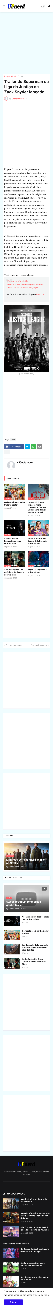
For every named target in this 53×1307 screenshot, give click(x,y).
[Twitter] (27, 446)
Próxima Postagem (39, 645)
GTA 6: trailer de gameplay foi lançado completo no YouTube (35, 1228)
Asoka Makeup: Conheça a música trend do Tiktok (33, 1264)
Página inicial (10, 76)
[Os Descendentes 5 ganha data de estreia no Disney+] (11, 1253)
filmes (20, 76)
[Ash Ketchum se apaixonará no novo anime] (11, 1281)
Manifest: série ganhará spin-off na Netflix (34, 1200)
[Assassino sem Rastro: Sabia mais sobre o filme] (12, 921)
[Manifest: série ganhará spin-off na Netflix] (11, 1203)
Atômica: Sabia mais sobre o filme (37, 571)
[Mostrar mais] (7, 452)
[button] (3, 6)
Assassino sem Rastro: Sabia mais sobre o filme (12, 541)
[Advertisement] (26, 43)
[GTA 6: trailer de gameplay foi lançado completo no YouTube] (11, 1231)
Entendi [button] (13, 1302)
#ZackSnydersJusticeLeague (20, 284)
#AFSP (10, 287)
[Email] (39, 446)
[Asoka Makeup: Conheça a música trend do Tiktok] (11, 1267)
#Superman (12, 281)
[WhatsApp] (33, 446)
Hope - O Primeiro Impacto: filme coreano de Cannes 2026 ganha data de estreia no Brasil (37, 507)
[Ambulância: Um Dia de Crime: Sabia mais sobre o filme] (12, 963)
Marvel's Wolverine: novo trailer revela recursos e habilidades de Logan (35, 1215)
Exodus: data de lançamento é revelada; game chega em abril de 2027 (35, 947)
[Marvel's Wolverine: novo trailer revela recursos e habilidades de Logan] (11, 1217)
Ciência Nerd (25, 462)
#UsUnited (38, 284)
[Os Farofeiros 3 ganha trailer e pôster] (12, 935)
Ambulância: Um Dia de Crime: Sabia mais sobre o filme (14, 572)
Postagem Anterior (14, 645)
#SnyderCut (23, 281)
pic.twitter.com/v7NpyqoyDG (26, 287)
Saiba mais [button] (43, 1295)
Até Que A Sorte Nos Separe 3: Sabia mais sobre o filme (37, 541)
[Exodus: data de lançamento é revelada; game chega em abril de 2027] (12, 949)
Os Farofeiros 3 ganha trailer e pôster (14, 503)
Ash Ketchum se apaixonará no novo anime (35, 1278)
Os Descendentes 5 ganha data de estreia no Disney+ (35, 1250)
